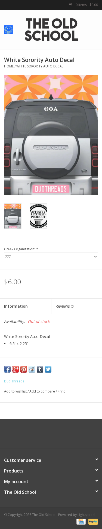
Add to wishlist (15, 391)
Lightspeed (86, 514)
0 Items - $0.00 (86, 4)
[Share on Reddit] (32, 369)
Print (61, 391)
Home (9, 66)
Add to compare (42, 391)
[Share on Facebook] (7, 369)
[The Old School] (59, 29)
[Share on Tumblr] (40, 369)
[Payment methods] (80, 521)
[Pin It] (23, 369)
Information (16, 306)
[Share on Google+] (15, 369)
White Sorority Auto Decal (39, 66)
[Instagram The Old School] (61, 435)
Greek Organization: (21, 249)
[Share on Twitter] (48, 369)
